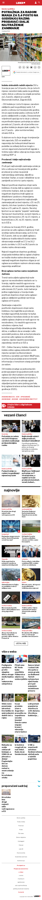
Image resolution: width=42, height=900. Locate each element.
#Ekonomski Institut (28, 399)
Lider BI (21, 849)
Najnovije (12, 490)
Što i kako (21, 833)
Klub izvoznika (21, 853)
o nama (21, 875)
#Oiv (17, 397)
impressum (21, 879)
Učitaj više (21, 643)
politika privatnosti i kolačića (21, 889)
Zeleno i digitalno (21, 837)
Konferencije (21, 860)
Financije (21, 825)
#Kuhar (15, 399)
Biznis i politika (21, 818)
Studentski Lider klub (21, 857)
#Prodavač (25, 397)
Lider (3, 76)
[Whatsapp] (35, 67)
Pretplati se (21, 865)
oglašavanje (21, 882)
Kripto (21, 829)
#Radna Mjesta (8, 397)
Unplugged (21, 841)
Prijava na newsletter (21, 869)
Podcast (21, 845)
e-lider (21, 872)
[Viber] (39, 67)
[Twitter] (23, 67)
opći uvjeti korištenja (21, 885)
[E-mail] (31, 67)
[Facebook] (20, 67)
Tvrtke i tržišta (21, 822)
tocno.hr (21, 892)
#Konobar (6, 399)
